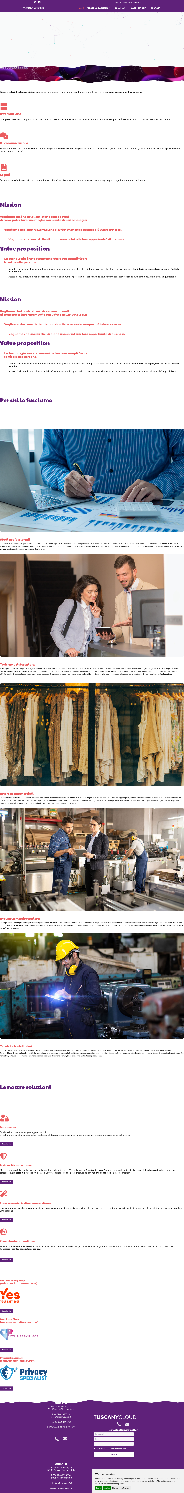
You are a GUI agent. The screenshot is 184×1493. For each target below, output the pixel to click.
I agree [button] (98, 1488)
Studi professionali (15, 539)
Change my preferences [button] (120, 1488)
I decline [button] (107, 1488)
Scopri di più (6, 1144)
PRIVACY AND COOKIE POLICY (61, 1427)
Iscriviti (114, 1454)
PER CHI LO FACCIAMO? (98, 8)
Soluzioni (120, 8)
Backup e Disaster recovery (16, 1165)
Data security (8, 1127)
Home (81, 8)
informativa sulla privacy (118, 1448)
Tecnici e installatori (16, 1046)
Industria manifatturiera (20, 918)
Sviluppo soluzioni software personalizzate (25, 1202)
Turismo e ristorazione (17, 664)
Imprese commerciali (17, 793)
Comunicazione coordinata (17, 1241)
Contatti (156, 8)
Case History (138, 8)
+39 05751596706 (120, 2)
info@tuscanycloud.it (134, 2)
